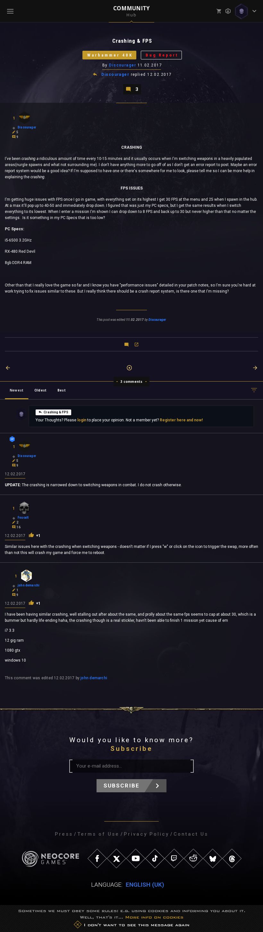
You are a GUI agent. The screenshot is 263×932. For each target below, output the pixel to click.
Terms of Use (98, 834)
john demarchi (94, 678)
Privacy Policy (146, 834)
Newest (16, 390)
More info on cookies (154, 917)
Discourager (122, 65)
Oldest (40, 390)
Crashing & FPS (56, 412)
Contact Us (191, 834)
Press (64, 834)
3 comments (132, 381)
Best (61, 390)
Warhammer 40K (110, 55)
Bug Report (162, 55)
